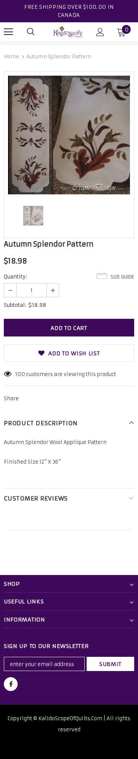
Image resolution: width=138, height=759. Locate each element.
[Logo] (68, 31)
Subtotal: (15, 305)
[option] (69, 135)
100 (20, 374)
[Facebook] (11, 684)
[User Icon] (100, 32)
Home (11, 56)
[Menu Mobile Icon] (8, 31)
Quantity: (15, 276)
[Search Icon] (30, 32)
